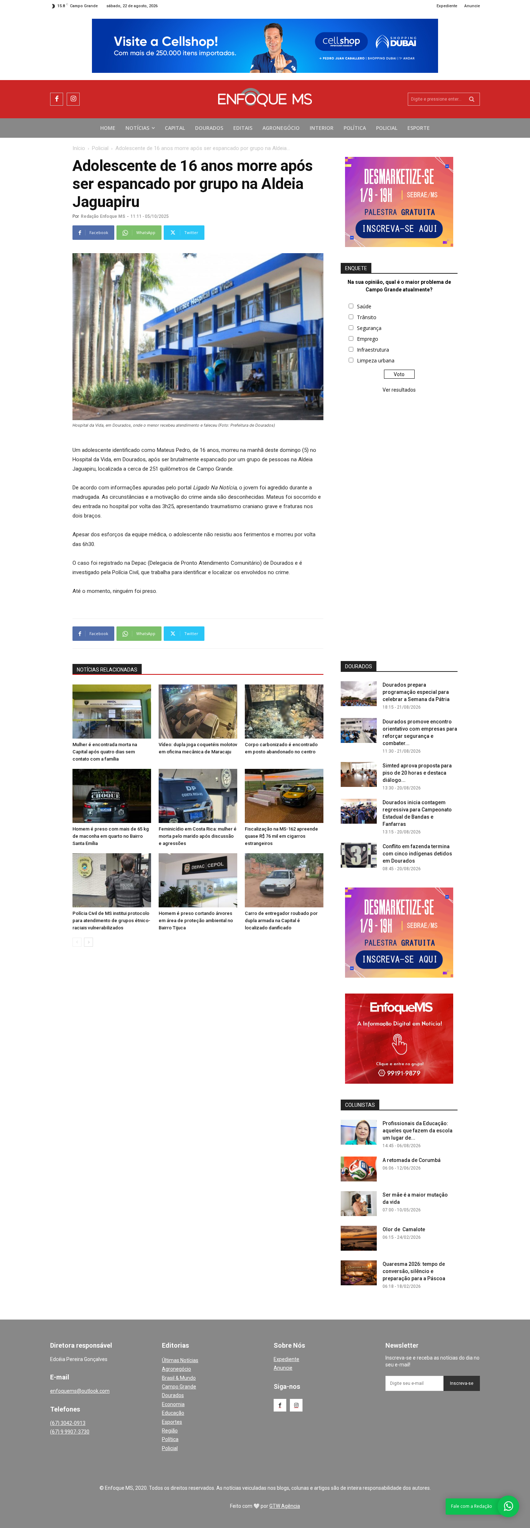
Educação (173, 1413)
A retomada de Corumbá (412, 1160)
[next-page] (88, 942)
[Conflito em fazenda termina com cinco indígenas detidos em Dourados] (359, 855)
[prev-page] (76, 942)
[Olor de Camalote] (359, 1238)
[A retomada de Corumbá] (359, 1169)
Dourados (173, 1395)
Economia (173, 1404)
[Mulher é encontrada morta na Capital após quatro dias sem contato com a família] (111, 711)
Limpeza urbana (375, 360)
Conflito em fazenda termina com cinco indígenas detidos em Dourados (417, 854)
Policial (100, 148)
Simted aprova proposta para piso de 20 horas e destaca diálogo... (417, 773)
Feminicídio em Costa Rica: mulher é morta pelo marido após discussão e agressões (198, 836)
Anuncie (283, 1368)
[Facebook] (56, 99)
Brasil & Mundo (179, 1378)
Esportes (172, 1422)
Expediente (286, 1359)
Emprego (367, 338)
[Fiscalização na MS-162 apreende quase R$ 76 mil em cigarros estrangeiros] (284, 796)
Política (170, 1439)
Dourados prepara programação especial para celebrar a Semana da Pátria (416, 692)
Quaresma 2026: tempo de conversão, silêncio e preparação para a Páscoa (414, 1271)
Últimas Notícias (180, 1360)
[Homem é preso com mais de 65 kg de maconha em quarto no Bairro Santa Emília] (111, 796)
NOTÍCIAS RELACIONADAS (107, 670)
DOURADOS (358, 666)
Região (170, 1431)
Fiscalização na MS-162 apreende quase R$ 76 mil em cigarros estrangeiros (281, 836)
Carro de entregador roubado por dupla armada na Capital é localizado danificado (281, 920)
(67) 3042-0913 (67, 1423)
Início (78, 148)
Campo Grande (179, 1387)
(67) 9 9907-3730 (69, 1432)
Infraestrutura (373, 349)
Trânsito (366, 317)
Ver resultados (399, 390)
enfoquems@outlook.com (80, 1391)
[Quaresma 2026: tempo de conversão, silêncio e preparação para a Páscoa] (359, 1272)
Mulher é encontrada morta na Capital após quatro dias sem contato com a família (104, 752)
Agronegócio (176, 1369)
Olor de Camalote (404, 1229)
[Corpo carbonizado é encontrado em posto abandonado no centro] (284, 711)
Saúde (364, 306)
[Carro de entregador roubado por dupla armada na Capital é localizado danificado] (284, 880)
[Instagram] (73, 99)
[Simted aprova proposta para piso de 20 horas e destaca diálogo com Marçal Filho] (359, 774)
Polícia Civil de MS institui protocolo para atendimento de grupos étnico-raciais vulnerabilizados (111, 920)
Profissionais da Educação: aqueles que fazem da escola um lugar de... (417, 1130)
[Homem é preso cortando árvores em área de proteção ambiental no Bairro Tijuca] (198, 880)
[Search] (472, 99)
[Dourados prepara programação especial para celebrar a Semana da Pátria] (359, 693)
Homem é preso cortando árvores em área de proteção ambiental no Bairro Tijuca (196, 920)
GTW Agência (284, 1506)
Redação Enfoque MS (103, 216)
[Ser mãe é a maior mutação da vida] (359, 1203)
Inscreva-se (461, 1383)
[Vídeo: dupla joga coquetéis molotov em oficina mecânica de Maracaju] (198, 711)
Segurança (369, 328)
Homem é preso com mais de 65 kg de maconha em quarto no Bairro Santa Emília (110, 836)
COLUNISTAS (360, 1105)
